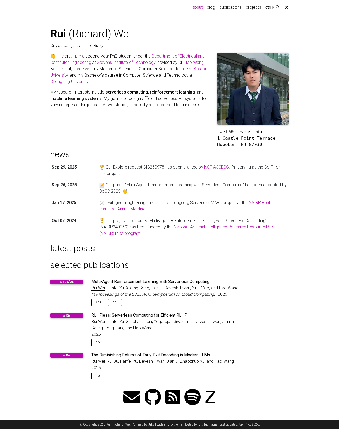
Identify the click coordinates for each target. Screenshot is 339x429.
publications (230, 7)
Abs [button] (98, 302)
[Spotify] (192, 398)
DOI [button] (115, 302)
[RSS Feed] (172, 398)
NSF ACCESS (216, 167)
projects (253, 7)
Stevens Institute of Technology (126, 62)
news (60, 154)
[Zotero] (210, 398)
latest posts (72, 248)
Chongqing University (69, 81)
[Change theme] (285, 6)
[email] (131, 398)
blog (211, 7)
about (198, 7)
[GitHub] (153, 398)
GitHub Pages (208, 424)
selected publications (89, 265)
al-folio (168, 424)
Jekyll (152, 424)
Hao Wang (194, 62)
